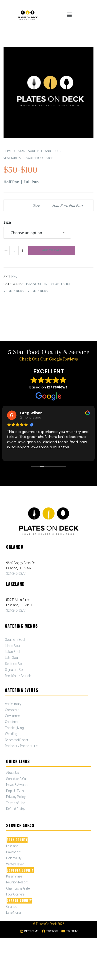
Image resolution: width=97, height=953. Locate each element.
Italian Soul (12, 652)
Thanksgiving (14, 728)
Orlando (11, 906)
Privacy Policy (16, 797)
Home (8, 151)
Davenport (13, 852)
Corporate (12, 710)
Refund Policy (15, 809)
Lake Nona (13, 912)
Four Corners (15, 894)
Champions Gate (18, 888)
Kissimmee (14, 876)
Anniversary (13, 704)
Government (13, 716)
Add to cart (52, 250)
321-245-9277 (16, 573)
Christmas (12, 722)
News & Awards (17, 785)
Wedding (11, 734)
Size (7, 222)
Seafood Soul (14, 664)
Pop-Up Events (16, 791)
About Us (12, 773)
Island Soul (27, 151)
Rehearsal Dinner (16, 740)
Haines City (13, 858)
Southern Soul (15, 639)
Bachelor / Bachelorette (21, 746)
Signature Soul (15, 670)
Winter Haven (15, 864)
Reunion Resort (17, 882)
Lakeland (12, 846)
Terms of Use (15, 803)
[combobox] (37, 232)
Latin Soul (12, 657)
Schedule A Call (16, 779)
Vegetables (38, 291)
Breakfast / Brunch (18, 676)
